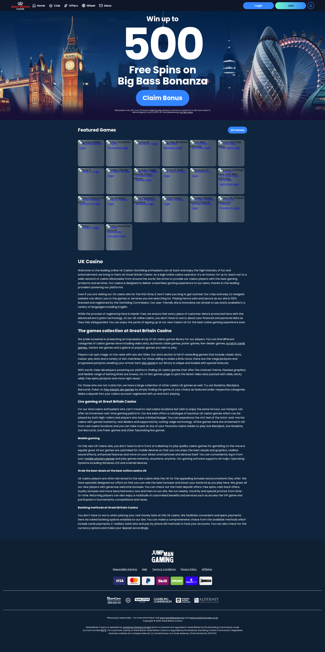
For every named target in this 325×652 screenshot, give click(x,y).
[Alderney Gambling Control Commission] (206, 600)
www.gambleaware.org (172, 617)
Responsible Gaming (125, 569)
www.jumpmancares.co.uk (204, 617)
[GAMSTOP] (142, 600)
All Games (237, 130)
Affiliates (207, 569)
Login (258, 6)
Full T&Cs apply (186, 112)
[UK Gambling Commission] (162, 600)
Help (144, 569)
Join (291, 6)
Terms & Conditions (164, 569)
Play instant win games (119, 390)
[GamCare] (114, 600)
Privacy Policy (189, 569)
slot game (148, 363)
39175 (103, 630)
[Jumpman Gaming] (162, 561)
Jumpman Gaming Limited (137, 627)
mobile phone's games (99, 459)
